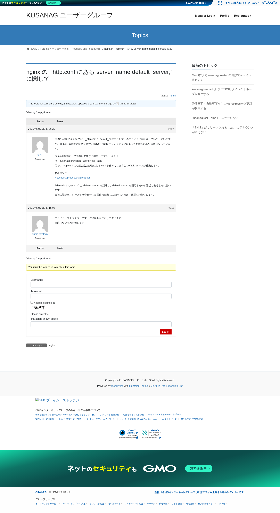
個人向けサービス (206, 504)
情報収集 (163, 504)
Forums (44, 48)
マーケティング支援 (133, 504)
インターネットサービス (46, 504)
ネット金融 (177, 504)
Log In (165, 331)
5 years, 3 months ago (100, 103)
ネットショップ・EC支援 (73, 504)
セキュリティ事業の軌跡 (192, 419)
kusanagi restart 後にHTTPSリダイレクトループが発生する (222, 92)
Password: (36, 291)
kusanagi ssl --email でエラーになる (215, 117)
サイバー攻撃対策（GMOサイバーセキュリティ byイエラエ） (86, 419)
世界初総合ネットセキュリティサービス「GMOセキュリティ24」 (65, 415)
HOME (33, 48)
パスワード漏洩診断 (109, 415)
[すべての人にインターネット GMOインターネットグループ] (251, 3)
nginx (173, 95)
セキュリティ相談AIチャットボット (164, 414)
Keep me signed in (44, 302)
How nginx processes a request (72, 177)
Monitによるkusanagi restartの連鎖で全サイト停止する (222, 77)
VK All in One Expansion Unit (167, 386)
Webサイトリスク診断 (133, 415)
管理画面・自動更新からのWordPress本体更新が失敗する (222, 106)
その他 (222, 504)
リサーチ (151, 504)
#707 (171, 128)
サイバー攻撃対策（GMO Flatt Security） (139, 419)
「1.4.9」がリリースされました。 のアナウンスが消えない (223, 130)
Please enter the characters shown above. (44, 316)
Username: (37, 279)
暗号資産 (190, 504)
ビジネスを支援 (97, 504)
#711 (171, 207)
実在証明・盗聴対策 (44, 419)
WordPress (117, 386)
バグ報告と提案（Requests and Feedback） (76, 48)
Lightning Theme (138, 386)
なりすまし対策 (169, 419)
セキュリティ (114, 504)
